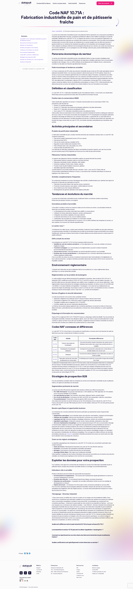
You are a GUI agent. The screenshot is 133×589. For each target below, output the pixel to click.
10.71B (55, 344)
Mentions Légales (96, 567)
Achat (37, 573)
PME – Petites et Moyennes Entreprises (59, 571)
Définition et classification (26, 45)
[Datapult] (25, 4)
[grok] (25, 581)
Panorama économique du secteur (29, 42)
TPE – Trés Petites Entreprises (57, 569)
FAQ (77, 567)
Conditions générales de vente (99, 571)
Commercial (39, 569)
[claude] (22, 581)
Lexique (78, 569)
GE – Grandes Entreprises (56, 573)
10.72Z (55, 359)
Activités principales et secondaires (29, 47)
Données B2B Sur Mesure (43, 3)
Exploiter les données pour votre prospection (31, 59)
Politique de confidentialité (98, 573)
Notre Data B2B (72, 3)
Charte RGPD (95, 569)
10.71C (55, 350)
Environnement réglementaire (27, 52)
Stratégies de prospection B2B (28, 57)
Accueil (53, 31)
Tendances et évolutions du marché (29, 50)
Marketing (38, 571)
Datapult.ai (70, 434)
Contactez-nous (80, 575)
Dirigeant (38, 567)
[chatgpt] (20, 581)
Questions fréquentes (25, 62)
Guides (78, 571)
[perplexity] (27, 581)
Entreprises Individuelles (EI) (57, 567)
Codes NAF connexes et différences (29, 54)
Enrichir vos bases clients (59, 3)
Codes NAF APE (59, 31)
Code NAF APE (80, 573)
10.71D (55, 354)
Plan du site (79, 577)
